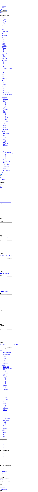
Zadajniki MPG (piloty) (4, 78)
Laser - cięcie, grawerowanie (6, 95)
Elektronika (4, 21)
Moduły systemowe (5, 18)
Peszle (5, 154)
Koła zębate (3, 44)
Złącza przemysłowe (4, 60)
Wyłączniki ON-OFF (4, 58)
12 (0, 187)
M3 (5, 104)
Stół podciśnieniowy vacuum (6, 170)
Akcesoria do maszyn (5, 22)
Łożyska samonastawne (7, 396)
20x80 (5, 137)
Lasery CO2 (4, 358)
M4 (3, 41)
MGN (5, 118)
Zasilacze (3, 54)
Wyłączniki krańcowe (4, 57)
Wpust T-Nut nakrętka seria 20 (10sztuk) (6, 255)
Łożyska (3, 34)
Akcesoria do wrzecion (4, 30)
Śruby (2, 37)
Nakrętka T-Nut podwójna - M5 (5, 237)
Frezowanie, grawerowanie (6, 354)
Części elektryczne (5, 20)
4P (3, 62)
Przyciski (4, 144)
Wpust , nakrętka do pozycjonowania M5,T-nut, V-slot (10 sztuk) (10, 326)
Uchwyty (4, 124)
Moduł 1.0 (4, 125)
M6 (5, 106)
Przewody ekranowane (6, 67)
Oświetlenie (3, 56)
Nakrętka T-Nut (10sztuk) (4, 291)
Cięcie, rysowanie (5, 356)
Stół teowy (4, 436)
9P (3, 65)
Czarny (7, 372)
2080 (3, 51)
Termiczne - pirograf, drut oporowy (6, 53)
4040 (3, 52)
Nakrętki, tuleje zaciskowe (5, 31)
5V (3, 72)
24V (3, 55)
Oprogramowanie (4, 430)
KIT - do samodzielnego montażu (7, 352)
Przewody (3, 66)
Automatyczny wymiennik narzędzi (6, 32)
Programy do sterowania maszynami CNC (8, 165)
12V (5, 140)
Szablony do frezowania (6, 136)
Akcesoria (4, 160)
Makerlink (4, 48)
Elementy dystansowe (5, 376)
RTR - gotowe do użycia (5, 24)
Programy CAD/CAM (6, 166)
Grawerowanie (3, 26)
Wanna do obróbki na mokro (6, 171)
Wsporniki (6, 120)
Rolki (4, 374)
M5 (3, 39)
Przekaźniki (3, 71)
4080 (3, 90)
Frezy (2, 33)
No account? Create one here (3, 489)
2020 (3, 49)
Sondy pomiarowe (5, 129)
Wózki (4, 122)
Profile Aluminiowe (4, 86)
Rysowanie (3, 28)
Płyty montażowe (5, 110)
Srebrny (7, 373)
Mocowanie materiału (5, 434)
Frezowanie (4, 19)
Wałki (5, 394)
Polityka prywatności (4, 471)
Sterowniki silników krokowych (5, 77)
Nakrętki (4, 380)
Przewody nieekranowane (8, 152)
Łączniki (3, 47)
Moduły (3, 76)
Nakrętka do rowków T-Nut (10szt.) (5, 202)
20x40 (5, 370)
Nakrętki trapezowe (4, 45)
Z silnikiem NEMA (7, 398)
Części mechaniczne (4, 97)
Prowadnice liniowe (5, 117)
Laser (2, 25)
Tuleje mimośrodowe (4, 35)
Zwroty (3, 473)
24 (1, 187)
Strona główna (3, 7)
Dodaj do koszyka (9, 240)
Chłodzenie (3, 82)
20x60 (5, 138)
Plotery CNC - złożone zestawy (5, 93)
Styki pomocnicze (4, 59)
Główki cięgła (6, 121)
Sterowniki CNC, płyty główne (5, 75)
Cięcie (2, 27)
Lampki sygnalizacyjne (4, 69)
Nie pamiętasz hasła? (2, 487)
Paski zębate (3, 43)
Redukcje (3, 80)
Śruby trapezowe (5, 108)
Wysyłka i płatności (4, 6)
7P (3, 64)
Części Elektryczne (4, 404)
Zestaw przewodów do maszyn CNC (7, 68)
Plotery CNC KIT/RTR (4, 351)
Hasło (1, 485)
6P (3, 63)
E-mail (1, 484)
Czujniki (4, 142)
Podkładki (4, 100)
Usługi (4, 23)
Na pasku (7, 399)
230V (4, 73)
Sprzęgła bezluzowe (4, 46)
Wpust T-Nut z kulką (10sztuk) (5, 273)
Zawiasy (4, 123)
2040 (3, 50)
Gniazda (3, 74)
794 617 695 (1, 479)
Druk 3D (3, 29)
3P (3, 61)
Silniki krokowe (5, 428)
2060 (3, 88)
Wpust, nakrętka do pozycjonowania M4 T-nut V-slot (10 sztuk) (10, 344)
